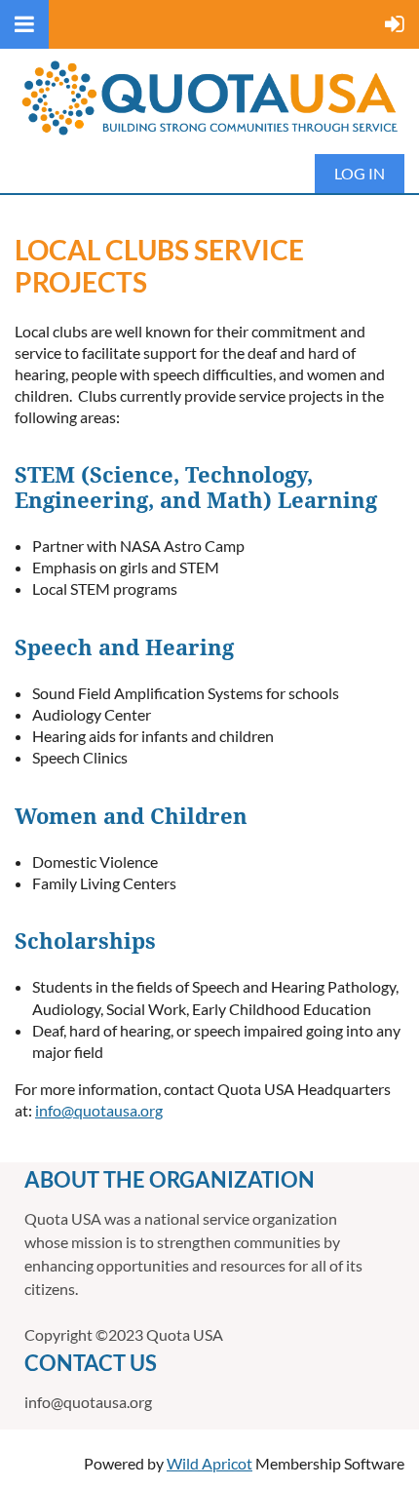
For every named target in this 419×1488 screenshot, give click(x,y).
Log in (359, 173)
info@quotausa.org (99, 1110)
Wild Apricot (209, 1463)
